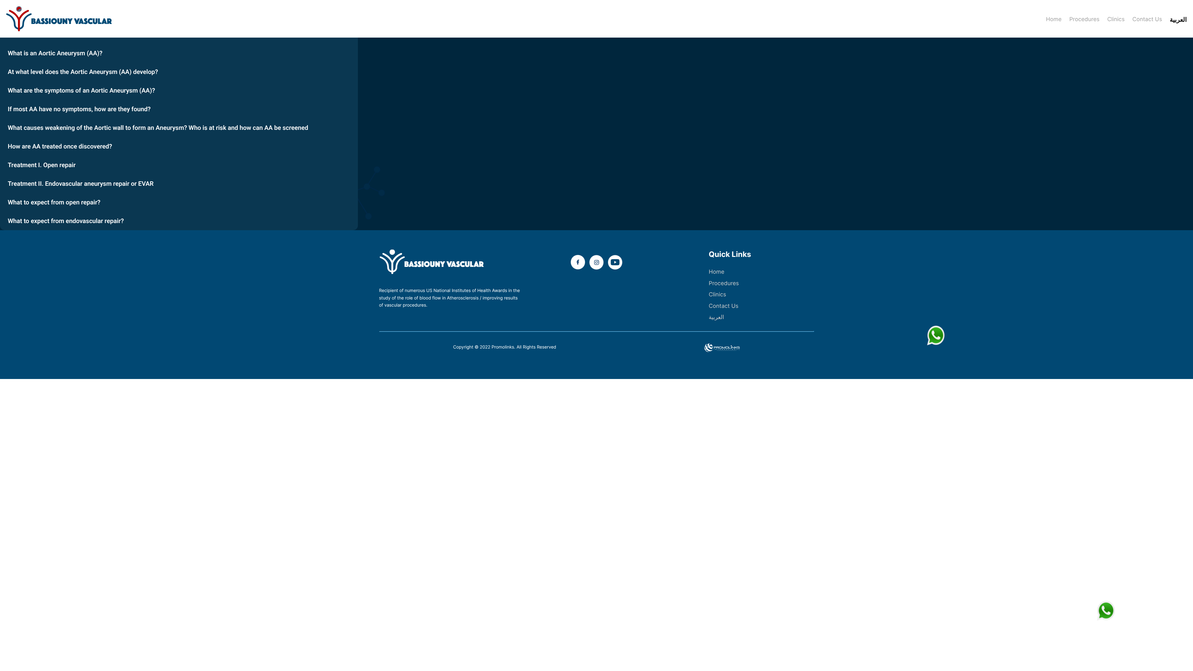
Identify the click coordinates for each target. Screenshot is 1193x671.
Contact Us (723, 306)
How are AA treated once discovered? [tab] (60, 146)
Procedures (724, 283)
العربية (716, 317)
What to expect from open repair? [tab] (54, 202)
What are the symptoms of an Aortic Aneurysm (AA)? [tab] (81, 90)
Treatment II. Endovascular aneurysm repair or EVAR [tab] (80, 183)
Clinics (717, 294)
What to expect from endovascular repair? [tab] (66, 221)
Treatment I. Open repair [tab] (41, 165)
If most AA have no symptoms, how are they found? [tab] (79, 109)
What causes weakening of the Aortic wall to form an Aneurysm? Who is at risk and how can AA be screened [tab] (158, 127)
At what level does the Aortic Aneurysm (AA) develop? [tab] (83, 71)
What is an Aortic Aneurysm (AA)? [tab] (55, 53)
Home (716, 272)
